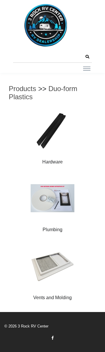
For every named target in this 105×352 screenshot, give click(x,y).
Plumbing (52, 229)
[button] (87, 57)
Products (22, 89)
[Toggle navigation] (87, 68)
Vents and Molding (52, 297)
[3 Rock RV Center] (45, 25)
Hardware (52, 161)
